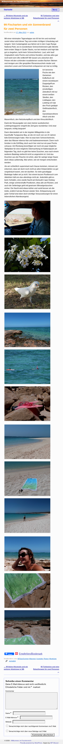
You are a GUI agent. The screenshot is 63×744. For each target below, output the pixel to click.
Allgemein (32, 658)
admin (32, 32)
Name (8, 713)
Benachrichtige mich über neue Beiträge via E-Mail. (28, 731)
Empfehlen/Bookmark (30, 654)
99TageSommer (23, 658)
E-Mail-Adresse (12, 717)
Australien (39, 658)
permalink (12, 661)
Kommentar (10, 691)
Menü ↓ (56, 10)
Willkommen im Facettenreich (21, 740)
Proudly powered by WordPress (31, 743)
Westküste (53, 658)
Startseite (8, 10)
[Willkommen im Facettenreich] (31, 4)
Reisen (46, 658)
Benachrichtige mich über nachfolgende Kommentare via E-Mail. (32, 726)
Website (8, 722)
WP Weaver (54, 743)
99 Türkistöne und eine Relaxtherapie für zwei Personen (46, 18)
